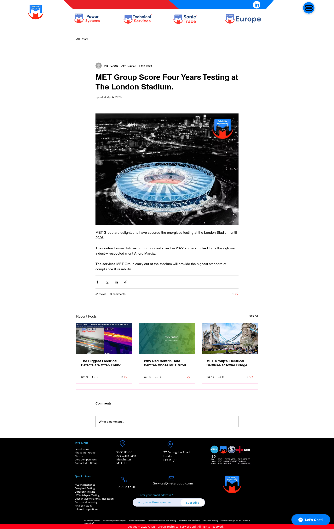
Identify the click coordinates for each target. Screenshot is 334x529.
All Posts (82, 39)
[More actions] (236, 65)
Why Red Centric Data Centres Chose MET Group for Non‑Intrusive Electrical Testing (166, 363)
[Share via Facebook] (97, 282)
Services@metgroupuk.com (173, 483)
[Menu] (309, 8)
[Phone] (124, 479)
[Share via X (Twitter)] (107, 282)
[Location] (122, 443)
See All (253, 315)
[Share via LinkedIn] (116, 282)
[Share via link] (126, 282)
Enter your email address (154, 495)
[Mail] (171, 479)
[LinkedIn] (256, 5)
